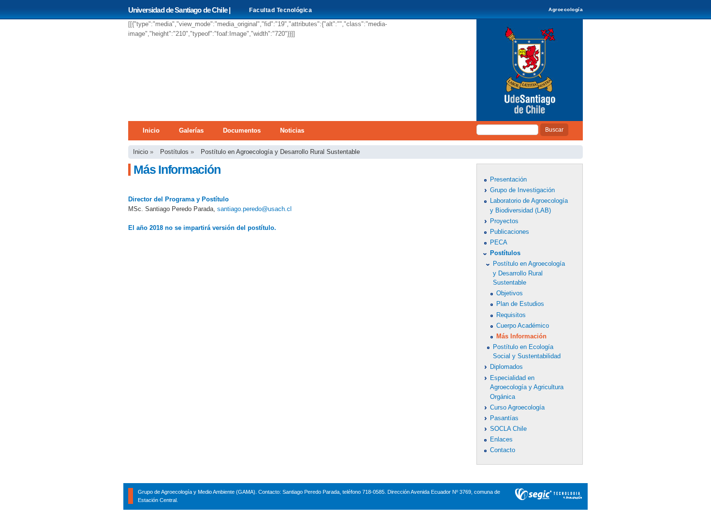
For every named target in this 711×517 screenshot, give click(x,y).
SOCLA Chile (508, 428)
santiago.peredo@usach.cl (254, 209)
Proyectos (504, 221)
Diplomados (506, 366)
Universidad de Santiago (529, 70)
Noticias (292, 130)
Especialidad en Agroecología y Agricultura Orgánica (526, 387)
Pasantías (504, 418)
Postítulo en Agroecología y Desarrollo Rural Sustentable (280, 151)
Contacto (502, 450)
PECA (498, 242)
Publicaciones (509, 231)
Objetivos (509, 293)
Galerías (191, 130)
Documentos (242, 130)
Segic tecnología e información (548, 496)
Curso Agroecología (517, 407)
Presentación (508, 179)
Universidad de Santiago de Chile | (179, 10)
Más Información (521, 336)
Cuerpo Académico (522, 325)
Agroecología (565, 9)
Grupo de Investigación (522, 190)
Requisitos (511, 315)
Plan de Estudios (520, 303)
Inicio (151, 130)
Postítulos (174, 151)
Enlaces (501, 439)
